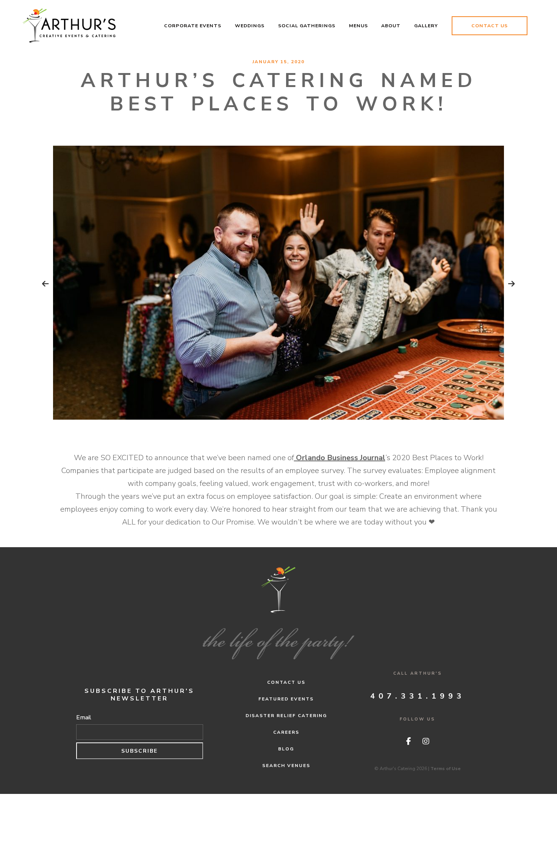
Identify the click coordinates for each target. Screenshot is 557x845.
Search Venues (286, 766)
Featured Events (286, 699)
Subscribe (139, 751)
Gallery (426, 26)
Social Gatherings (306, 26)
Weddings (249, 26)
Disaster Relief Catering (286, 716)
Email (83, 717)
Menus (358, 26)
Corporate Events (192, 26)
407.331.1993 (417, 696)
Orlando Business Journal (339, 458)
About (391, 26)
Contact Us (489, 26)
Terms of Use (445, 769)
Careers (286, 732)
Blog (286, 749)
